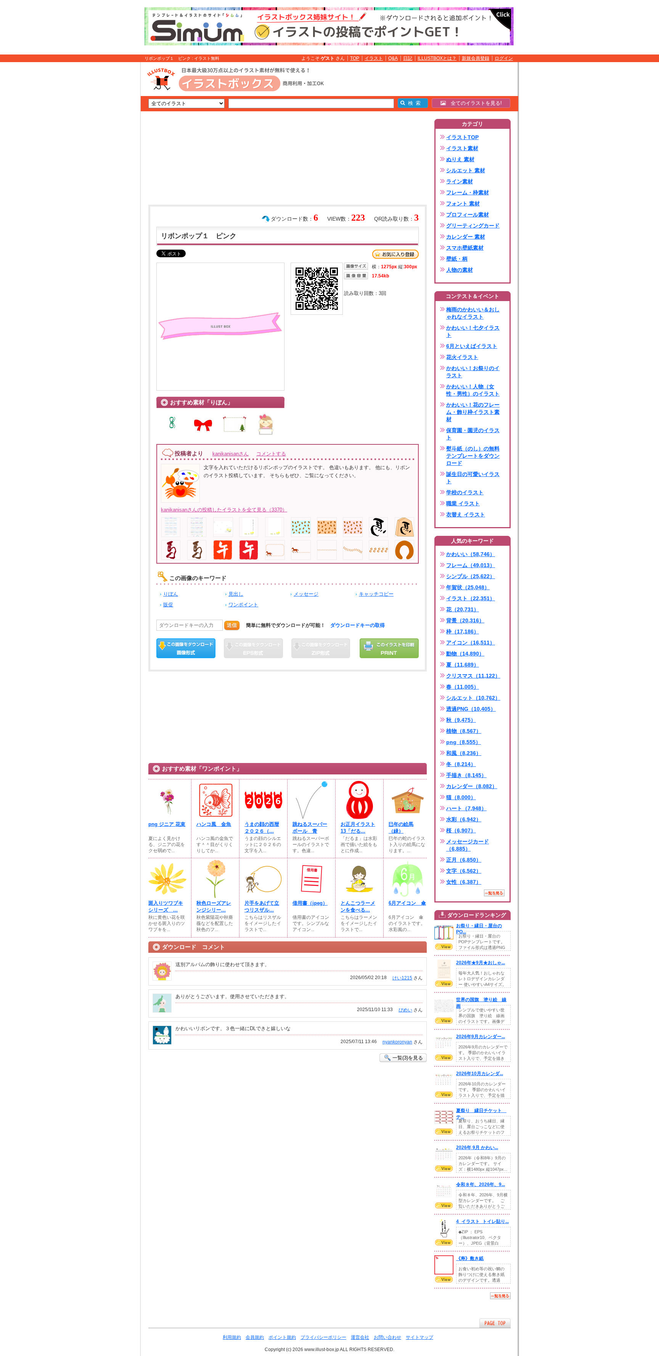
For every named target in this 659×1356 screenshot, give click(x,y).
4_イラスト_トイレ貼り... (482, 1221)
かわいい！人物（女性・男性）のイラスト (473, 390)
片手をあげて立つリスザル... (261, 906)
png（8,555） (463, 742)
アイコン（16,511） (470, 643)
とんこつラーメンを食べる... (358, 906)
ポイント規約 (282, 1337)
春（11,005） (462, 687)
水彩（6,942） (463, 819)
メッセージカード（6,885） (467, 845)
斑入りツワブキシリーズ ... (165, 906)
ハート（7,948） (466, 808)
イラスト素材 (462, 148)
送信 (232, 625)
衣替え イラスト (465, 514)
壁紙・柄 (457, 259)
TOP (354, 58)
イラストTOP (462, 137)
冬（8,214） (461, 764)
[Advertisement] (104, 180)
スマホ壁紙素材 (465, 248)
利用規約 (232, 1337)
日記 (407, 58)
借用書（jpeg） (310, 903)
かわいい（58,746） (470, 554)
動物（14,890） (465, 654)
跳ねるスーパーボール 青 (310, 827)
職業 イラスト (463, 503)
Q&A (393, 58)
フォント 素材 (463, 203)
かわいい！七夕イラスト (473, 331)
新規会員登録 (475, 58)
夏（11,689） (462, 665)
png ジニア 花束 (166, 824)
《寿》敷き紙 (470, 1258)
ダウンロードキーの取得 (357, 625)
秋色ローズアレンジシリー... (213, 906)
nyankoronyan (397, 1042)
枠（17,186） (462, 631)
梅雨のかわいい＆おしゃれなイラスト (473, 313)
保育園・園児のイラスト (473, 434)
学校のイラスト (465, 492)
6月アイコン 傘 (407, 903)
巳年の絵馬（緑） (401, 827)
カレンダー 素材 (465, 237)
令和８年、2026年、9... (480, 1184)
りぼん (170, 594)
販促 (168, 604)
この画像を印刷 (389, 648)
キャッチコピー (376, 594)
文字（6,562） (463, 871)
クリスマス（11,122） (473, 676)
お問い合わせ (387, 1337)
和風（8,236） (463, 753)
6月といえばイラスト (471, 346)
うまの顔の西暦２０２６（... (261, 827)
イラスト (374, 58)
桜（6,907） (461, 830)
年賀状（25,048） (468, 587)
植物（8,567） (463, 731)
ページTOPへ (495, 1323)
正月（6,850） (463, 860)
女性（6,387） (463, 882)
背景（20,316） (465, 620)
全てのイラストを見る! (474, 103)
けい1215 (402, 978)
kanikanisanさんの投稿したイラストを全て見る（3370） (224, 510)
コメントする (271, 454)
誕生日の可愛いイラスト (473, 477)
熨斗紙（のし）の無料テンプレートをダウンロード (473, 456)
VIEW (444, 947)
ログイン (504, 58)
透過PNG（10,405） (471, 709)
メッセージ (306, 594)
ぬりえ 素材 (460, 159)
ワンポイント (243, 604)
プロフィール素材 (467, 215)
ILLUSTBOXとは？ (437, 58)
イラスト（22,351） (470, 598)
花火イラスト (462, 357)
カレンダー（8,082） (471, 786)
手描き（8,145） (466, 775)
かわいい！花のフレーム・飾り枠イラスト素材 (473, 412)
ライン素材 (459, 181)
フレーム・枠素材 (467, 192)
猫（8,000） (461, 797)
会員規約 (255, 1337)
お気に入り (395, 254)
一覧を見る (494, 893)
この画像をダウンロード (185, 648)
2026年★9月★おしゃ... (480, 962)
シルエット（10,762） (473, 698)
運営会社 (360, 1337)
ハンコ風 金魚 (213, 824)
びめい (405, 1010)
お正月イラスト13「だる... (358, 827)
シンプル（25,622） (470, 576)
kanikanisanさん (230, 454)
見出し (235, 594)
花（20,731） (462, 609)
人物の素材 (459, 270)
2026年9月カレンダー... (480, 1036)
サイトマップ (419, 1337)
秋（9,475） (461, 720)
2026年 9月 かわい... (477, 1147)
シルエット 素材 (465, 170)
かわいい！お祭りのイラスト (473, 371)
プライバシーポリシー (323, 1337)
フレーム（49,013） (470, 565)
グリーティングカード (473, 226)
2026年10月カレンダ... (479, 1073)
